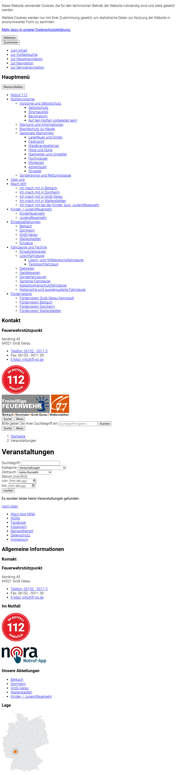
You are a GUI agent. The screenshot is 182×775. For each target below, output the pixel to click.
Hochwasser (38, 158)
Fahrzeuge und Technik (29, 247)
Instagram (19, 527)
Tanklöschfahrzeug (43, 264)
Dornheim (27, 230)
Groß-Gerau (29, 234)
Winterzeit (36, 163)
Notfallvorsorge (23, 99)
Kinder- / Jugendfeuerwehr (31, 209)
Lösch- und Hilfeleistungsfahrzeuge (55, 260)
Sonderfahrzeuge (33, 277)
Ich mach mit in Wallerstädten (43, 201)
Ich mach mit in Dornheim (40, 192)
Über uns (18, 179)
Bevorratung (37, 116)
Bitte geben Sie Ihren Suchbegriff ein (30, 423)
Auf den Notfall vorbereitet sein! (52, 120)
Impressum (19, 539)
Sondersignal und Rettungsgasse (45, 175)
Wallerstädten (30, 239)
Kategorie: (9, 467)
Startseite (18, 436)
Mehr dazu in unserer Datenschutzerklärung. (36, 30)
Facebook (18, 522)
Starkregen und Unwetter (47, 154)
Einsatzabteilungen (26, 222)
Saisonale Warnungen (37, 133)
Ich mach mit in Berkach (38, 188)
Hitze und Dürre (40, 150)
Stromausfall (38, 112)
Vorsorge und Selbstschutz (40, 103)
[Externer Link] (24, 655)
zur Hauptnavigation (27, 59)
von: (5, 481)
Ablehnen (10, 37)
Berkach (26, 226)
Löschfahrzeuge (32, 256)
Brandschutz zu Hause (37, 129)
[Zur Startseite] (35, 414)
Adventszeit (37, 167)
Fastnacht (36, 141)
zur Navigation (22, 63)
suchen (8, 490)
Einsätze (26, 243)
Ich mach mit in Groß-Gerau (41, 196)
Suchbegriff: (11, 463)
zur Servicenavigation (27, 67)
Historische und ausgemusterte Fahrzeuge (52, 290)
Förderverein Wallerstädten (40, 311)
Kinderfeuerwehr (32, 213)
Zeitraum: (9, 472)
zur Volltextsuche (24, 55)
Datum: (15, 476)
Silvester (35, 171)
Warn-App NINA (23, 514)
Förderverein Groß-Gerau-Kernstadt (47, 298)
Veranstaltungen (23, 440)
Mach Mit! (18, 184)
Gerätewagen (30, 273)
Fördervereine (21, 294)
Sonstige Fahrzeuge (35, 281)
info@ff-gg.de (27, 359)
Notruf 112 (19, 95)
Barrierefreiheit (22, 531)
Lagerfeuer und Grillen (45, 137)
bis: (4, 485)
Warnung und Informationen (41, 124)
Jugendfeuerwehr (33, 218)
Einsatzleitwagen (33, 251)
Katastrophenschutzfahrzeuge (43, 285)
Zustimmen (11, 42)
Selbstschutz (38, 108)
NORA (15, 518)
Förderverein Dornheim (37, 306)
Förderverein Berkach (36, 302)
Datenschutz (20, 535)
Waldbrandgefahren (43, 146)
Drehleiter (27, 268)
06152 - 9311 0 (29, 351)
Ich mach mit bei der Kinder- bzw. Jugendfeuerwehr (59, 205)
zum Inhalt (19, 50)
